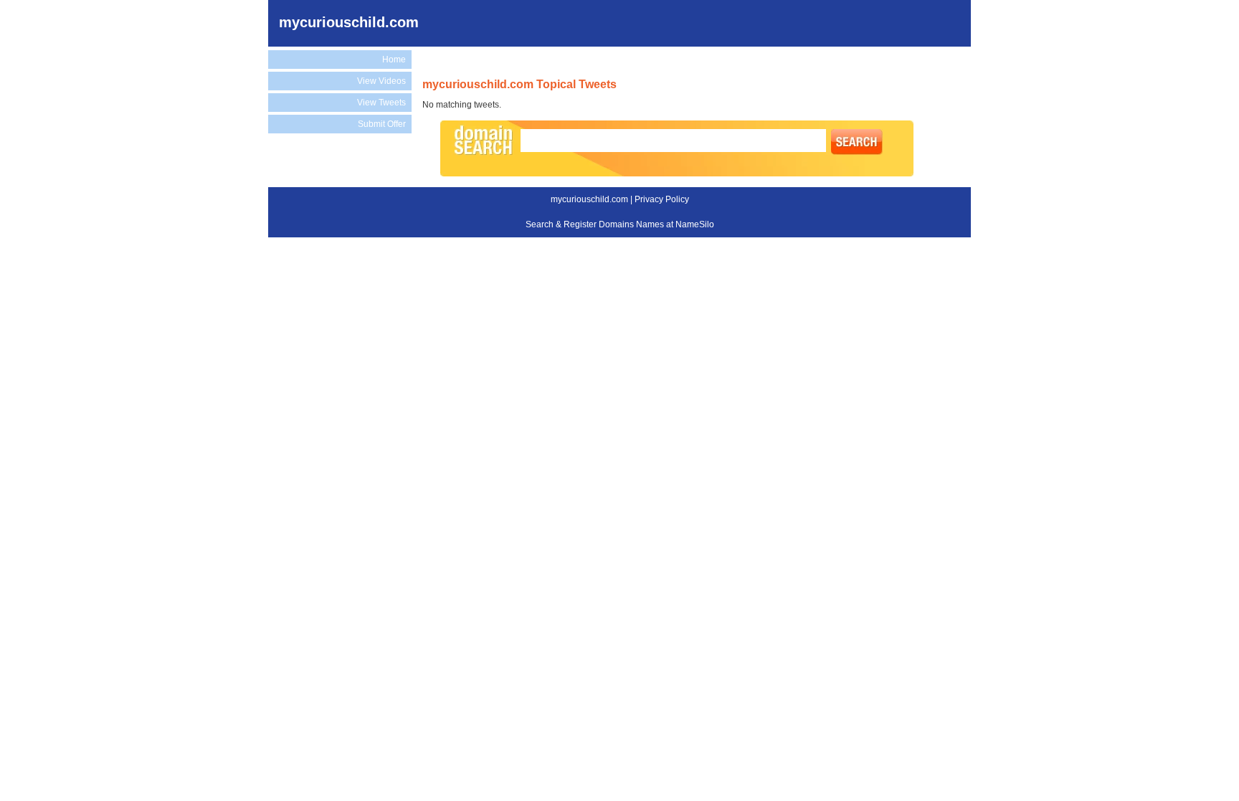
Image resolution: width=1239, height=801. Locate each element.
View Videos (381, 81)
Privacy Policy (662, 199)
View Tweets (381, 103)
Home (394, 59)
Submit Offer (382, 124)
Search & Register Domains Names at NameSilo (620, 224)
